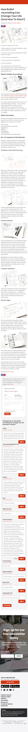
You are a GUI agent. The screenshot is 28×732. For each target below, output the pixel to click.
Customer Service (7, 704)
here (11, 384)
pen (23, 118)
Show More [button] (7, 605)
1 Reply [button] (16, 558)
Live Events (4, 700)
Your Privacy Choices (18, 723)
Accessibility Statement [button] (7, 723)
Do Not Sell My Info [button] (17, 722)
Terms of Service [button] (20, 721)
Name (6, 395)
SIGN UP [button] (19, 656)
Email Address (18, 396)
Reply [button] (22, 442)
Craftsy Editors (16, 23)
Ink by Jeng (10, 371)
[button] (2, 26)
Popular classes (6, 695)
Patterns (4, 698)
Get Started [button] (10, 682)
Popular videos (6, 697)
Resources (4, 702)
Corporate (4, 706)
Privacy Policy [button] (8, 722)
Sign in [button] (16, 391)
